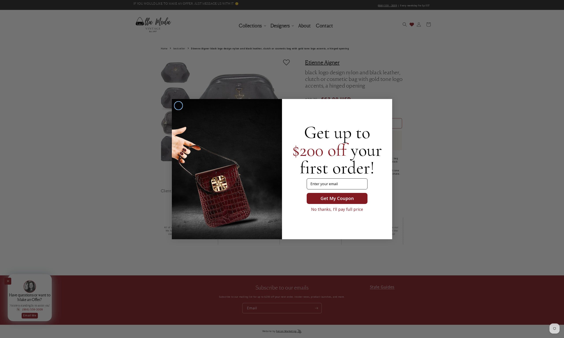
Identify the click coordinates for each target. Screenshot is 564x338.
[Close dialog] (178, 106)
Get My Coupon (337, 198)
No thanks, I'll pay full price (337, 209)
